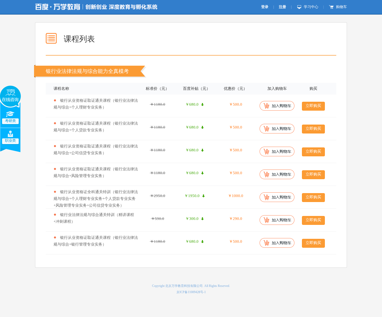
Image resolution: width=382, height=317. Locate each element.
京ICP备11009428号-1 (191, 292)
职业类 (10, 141)
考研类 (10, 121)
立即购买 (313, 106)
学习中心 (311, 7)
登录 (264, 7)
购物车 (341, 7)
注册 (282, 7)
